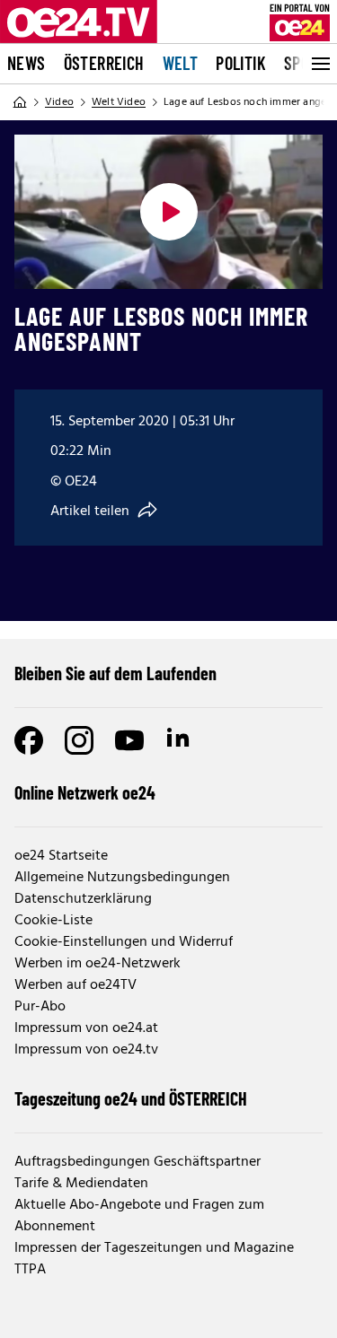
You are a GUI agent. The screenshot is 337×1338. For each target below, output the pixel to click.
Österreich (104, 63)
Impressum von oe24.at (86, 1028)
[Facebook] (28, 740)
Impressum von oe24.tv (86, 1050)
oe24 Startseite (61, 856)
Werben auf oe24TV (75, 985)
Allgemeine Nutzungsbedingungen (122, 877)
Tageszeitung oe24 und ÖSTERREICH (130, 1098)
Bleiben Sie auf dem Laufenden (115, 673)
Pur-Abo (40, 1007)
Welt (181, 63)
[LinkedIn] (179, 740)
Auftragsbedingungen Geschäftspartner (137, 1162)
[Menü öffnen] (319, 63)
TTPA (30, 1269)
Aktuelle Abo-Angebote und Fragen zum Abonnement (139, 1216)
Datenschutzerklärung (83, 899)
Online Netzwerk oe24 (84, 792)
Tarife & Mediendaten (81, 1183)
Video (59, 102)
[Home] (20, 102)
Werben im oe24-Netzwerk (97, 963)
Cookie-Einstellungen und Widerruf (123, 942)
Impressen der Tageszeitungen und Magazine (154, 1248)
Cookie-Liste (53, 920)
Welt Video (119, 102)
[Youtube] (129, 740)
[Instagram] (79, 740)
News (26, 63)
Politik (241, 63)
